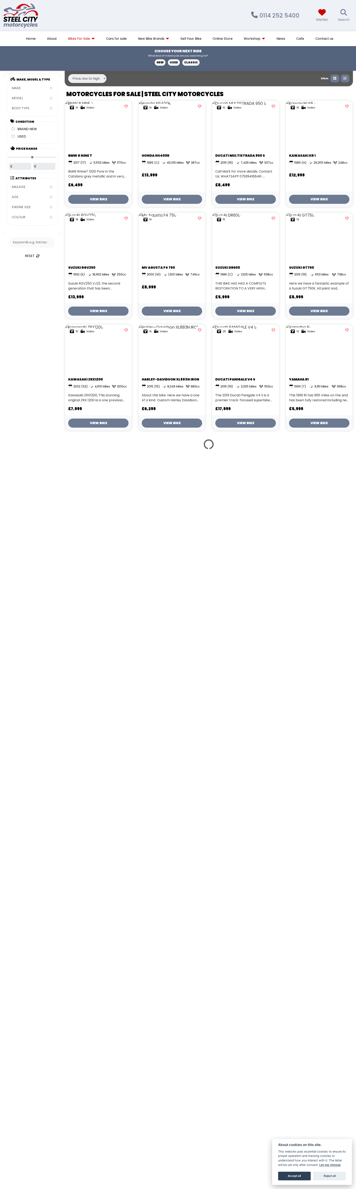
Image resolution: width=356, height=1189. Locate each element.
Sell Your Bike (190, 38)
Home (31, 38)
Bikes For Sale (79, 38)
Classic (191, 62)
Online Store (223, 38)
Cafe (300, 38)
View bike (98, 199)
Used (174, 62)
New (160, 62)
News (280, 38)
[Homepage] (33, 15)
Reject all (330, 1175)
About (52, 38)
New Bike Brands (151, 38)
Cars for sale (116, 38)
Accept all (294, 1175)
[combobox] (32, 88)
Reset (30, 255)
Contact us (324, 38)
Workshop (252, 38)
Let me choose (330, 1165)
